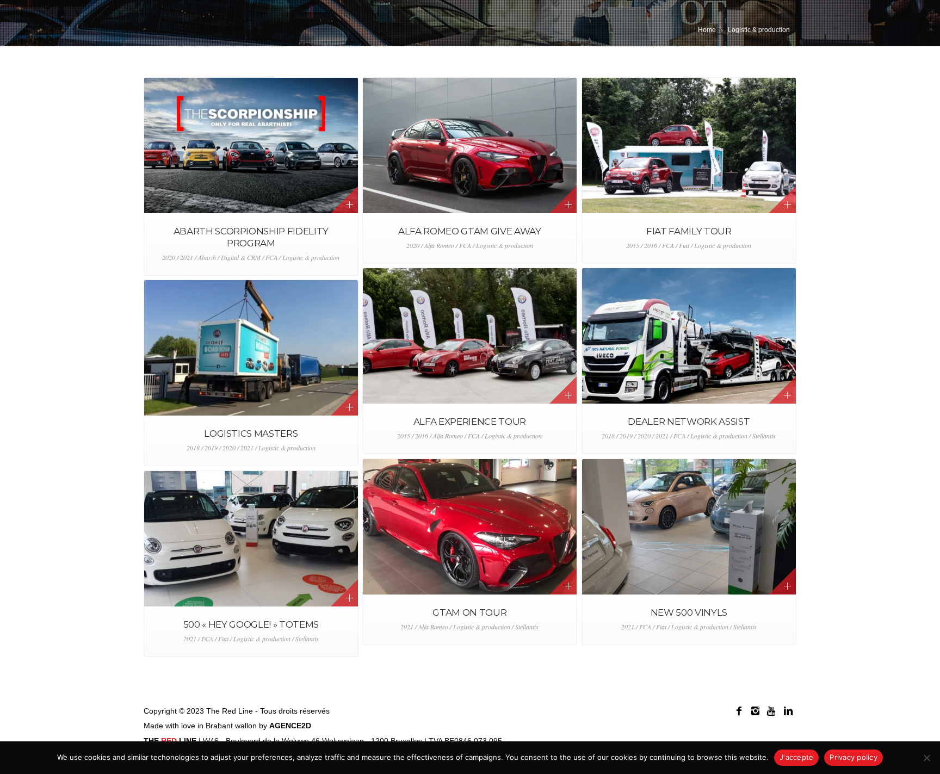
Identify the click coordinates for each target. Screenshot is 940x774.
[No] (926, 757)
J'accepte (796, 757)
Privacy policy (853, 757)
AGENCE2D (290, 725)
